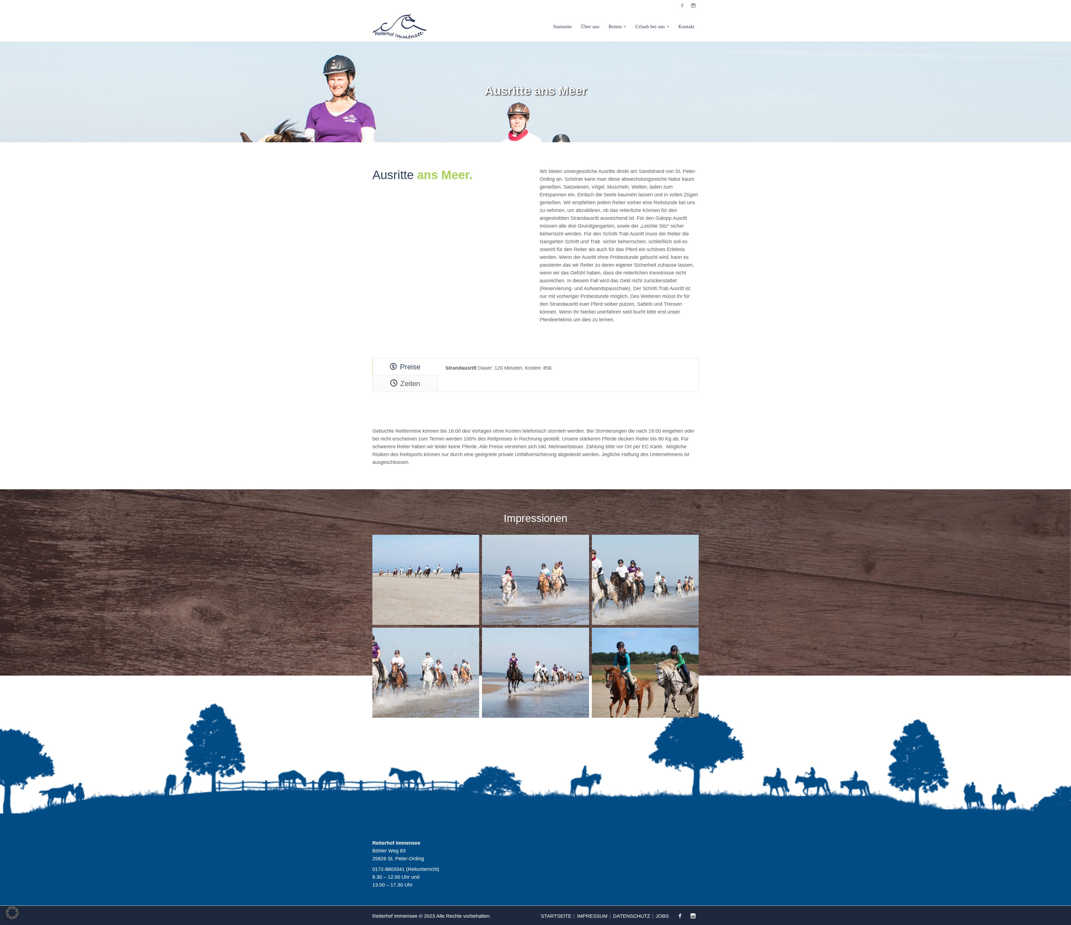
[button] (12, 912)
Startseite (556, 916)
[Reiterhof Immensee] (399, 26)
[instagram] (693, 5)
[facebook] (682, 5)
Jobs (662, 916)
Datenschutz (631, 916)
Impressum (592, 916)
